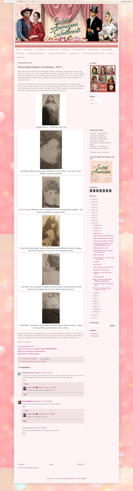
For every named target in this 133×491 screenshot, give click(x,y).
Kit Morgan (65, 49)
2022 (93, 210)
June (95, 298)
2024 (93, 204)
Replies (27, 384)
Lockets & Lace (74, 53)
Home (18, 49)
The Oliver (96, 262)
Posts (93, 100)
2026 (93, 199)
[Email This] (41, 359)
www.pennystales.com (26, 346)
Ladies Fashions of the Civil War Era (103, 267)
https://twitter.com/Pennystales (28, 353)
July (95, 296)
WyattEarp (43, 361)
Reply (24, 380)
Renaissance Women (28, 373)
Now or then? (97, 264)
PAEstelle (25, 361)
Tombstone (37, 361)
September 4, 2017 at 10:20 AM (47, 387)
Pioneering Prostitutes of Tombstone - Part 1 (103, 284)
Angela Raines (28, 49)
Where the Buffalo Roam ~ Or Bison (103, 238)
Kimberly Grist (53, 49)
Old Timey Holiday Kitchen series (93, 53)
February (96, 309)
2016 (93, 315)
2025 (93, 202)
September (97, 233)
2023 (93, 207)
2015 (93, 318)
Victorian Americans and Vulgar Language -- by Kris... (102, 289)
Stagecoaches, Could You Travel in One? (103, 273)
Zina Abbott (20, 53)
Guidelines (110, 53)
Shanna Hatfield (107, 49)
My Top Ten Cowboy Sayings (101, 270)
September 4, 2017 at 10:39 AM (43, 401)
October (96, 231)
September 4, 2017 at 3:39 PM (46, 414)
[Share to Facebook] (47, 359)
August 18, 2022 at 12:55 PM (38, 428)
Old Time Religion (98, 277)
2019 (93, 218)
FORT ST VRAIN (98, 255)
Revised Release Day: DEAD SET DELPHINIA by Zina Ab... (102, 244)
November (97, 228)
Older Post (81, 464)
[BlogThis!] (43, 359)
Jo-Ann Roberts (41, 49)
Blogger (84, 478)
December (97, 225)
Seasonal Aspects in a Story (100, 248)
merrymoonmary (69, 478)
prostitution (31, 361)
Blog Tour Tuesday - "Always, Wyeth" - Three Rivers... (104, 258)
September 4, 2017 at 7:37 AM (43, 373)
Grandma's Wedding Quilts (35, 53)
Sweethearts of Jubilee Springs (56, 53)
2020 (93, 215)
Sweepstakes (20, 57)
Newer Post (21, 464)
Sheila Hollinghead (28, 401)
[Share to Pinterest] (48, 359)
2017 (93, 223)
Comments (95, 103)
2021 (93, 212)
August (96, 293)
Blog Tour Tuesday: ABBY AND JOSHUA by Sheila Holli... (102, 280)
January (96, 312)
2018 (93, 220)
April (95, 304)
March (96, 306)
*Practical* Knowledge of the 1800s (103, 241)
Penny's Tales (31, 387)
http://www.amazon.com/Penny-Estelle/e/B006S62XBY (37, 348)
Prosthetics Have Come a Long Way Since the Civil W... (103, 251)
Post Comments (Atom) (31, 468)
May (95, 301)
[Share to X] (45, 359)
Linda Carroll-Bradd (78, 49)
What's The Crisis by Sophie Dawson (103, 236)
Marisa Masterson (93, 49)
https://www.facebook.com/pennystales (31, 351)
